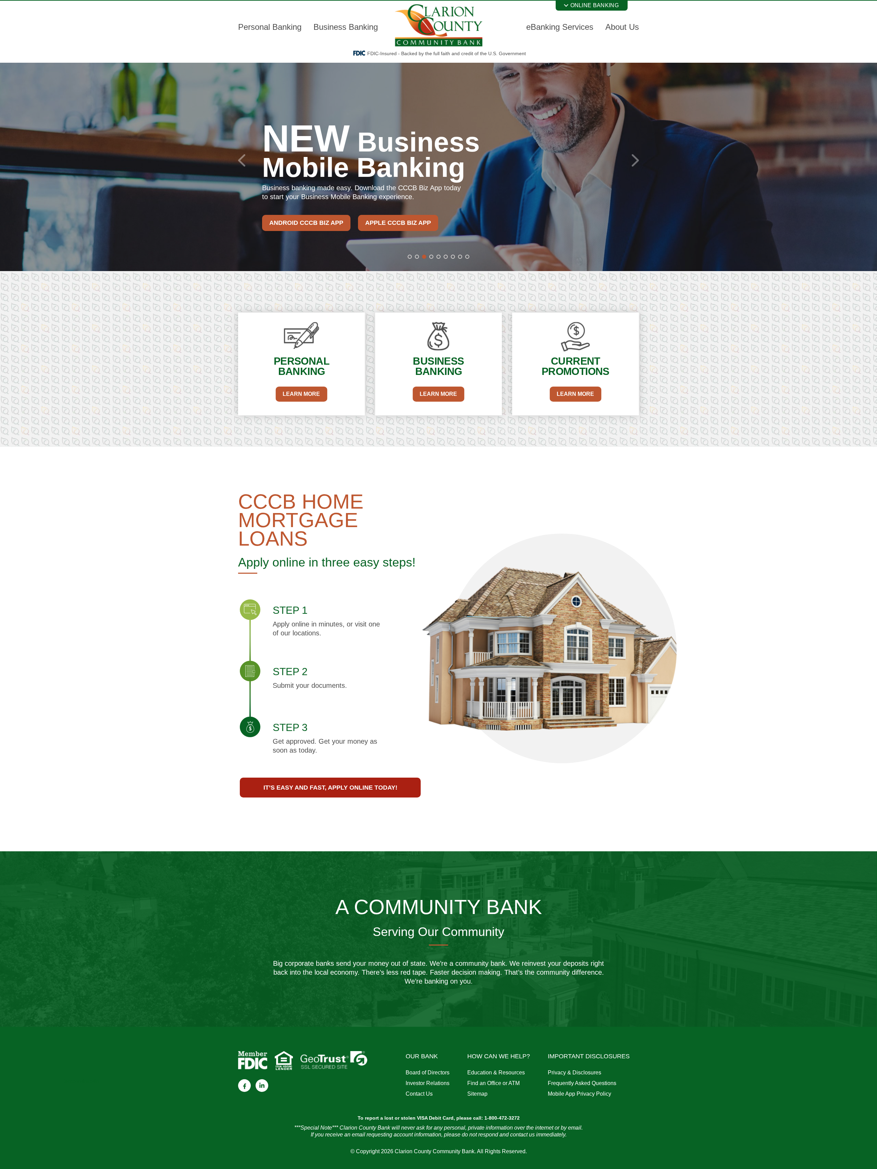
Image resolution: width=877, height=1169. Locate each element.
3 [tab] (424, 257)
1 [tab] (410, 257)
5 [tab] (438, 257)
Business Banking (345, 27)
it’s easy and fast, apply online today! (330, 787)
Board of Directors (427, 1072)
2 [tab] (417, 257)
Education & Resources (496, 1072)
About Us (622, 27)
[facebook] (244, 1085)
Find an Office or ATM (493, 1083)
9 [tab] (467, 257)
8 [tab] (460, 257)
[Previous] (241, 160)
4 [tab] (431, 257)
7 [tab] (453, 257)
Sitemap (477, 1094)
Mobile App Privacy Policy (579, 1094)
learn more (301, 394)
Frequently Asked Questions (582, 1083)
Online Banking (594, 5)
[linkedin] (262, 1085)
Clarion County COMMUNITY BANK (439, 25)
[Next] (635, 160)
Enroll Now (372, 213)
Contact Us (419, 1094)
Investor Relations (427, 1083)
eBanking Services (559, 27)
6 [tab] (446, 257)
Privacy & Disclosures (574, 1072)
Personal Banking (269, 27)
